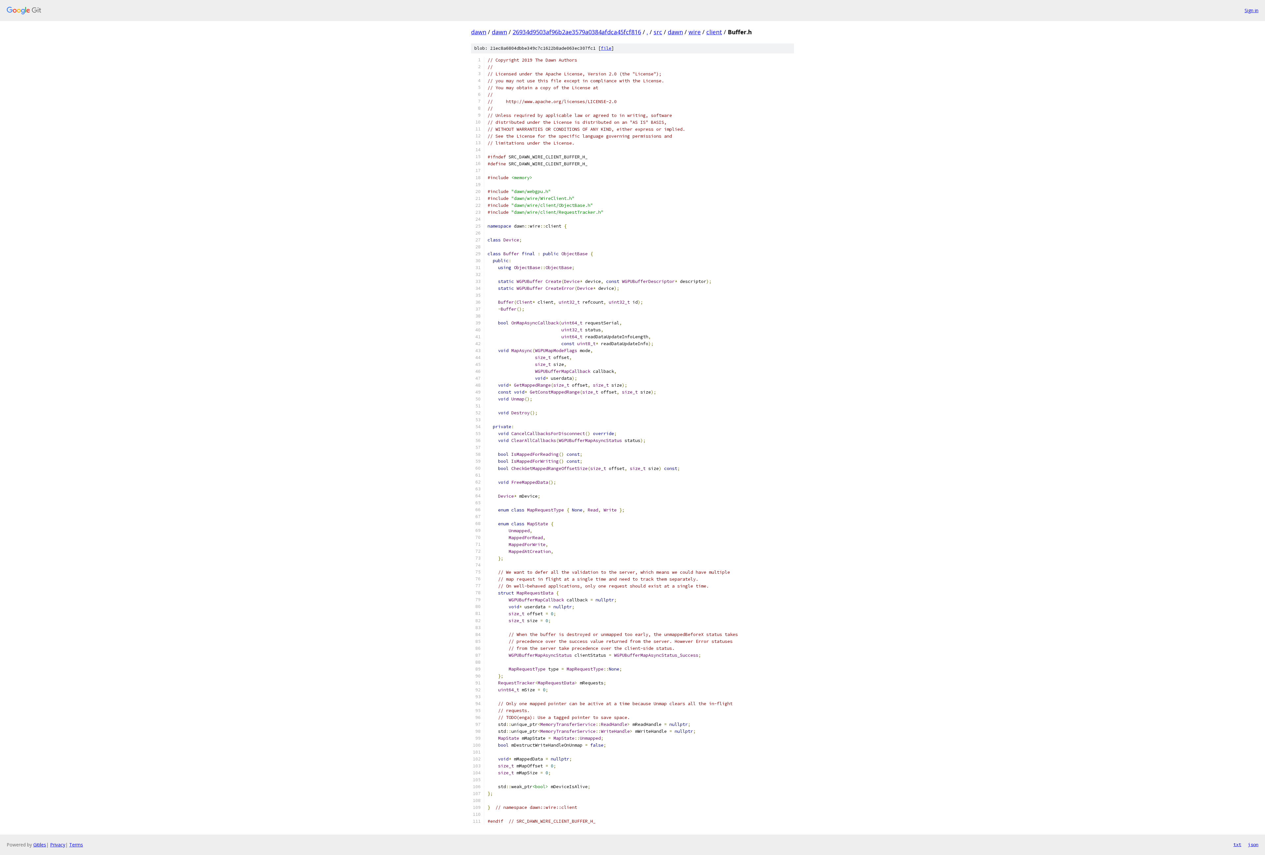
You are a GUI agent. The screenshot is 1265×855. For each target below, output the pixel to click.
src (658, 32)
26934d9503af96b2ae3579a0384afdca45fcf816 (577, 32)
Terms (76, 844)
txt (1237, 844)
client (714, 32)
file (606, 48)
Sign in (1251, 10)
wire (695, 32)
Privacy (57, 844)
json (1253, 844)
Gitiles (39, 844)
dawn (478, 32)
